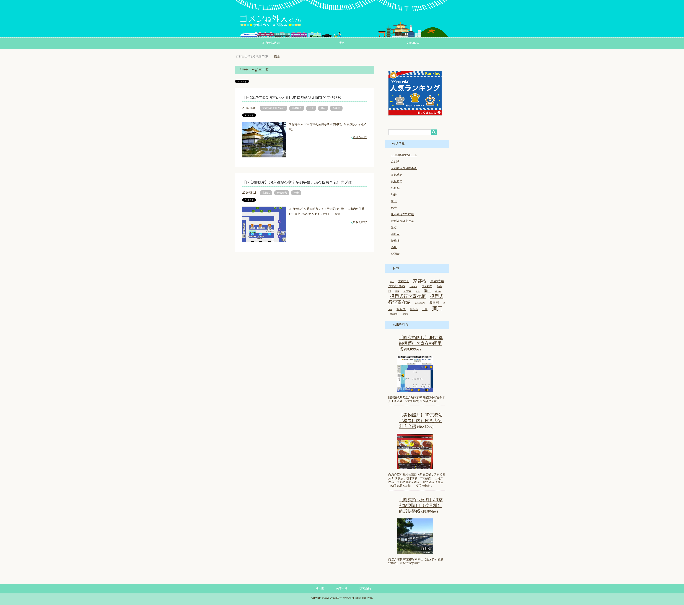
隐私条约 (365, 588)
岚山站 (438, 291)
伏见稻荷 (396, 181)
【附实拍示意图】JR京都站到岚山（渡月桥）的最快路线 (421, 505)
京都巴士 (403, 281)
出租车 (395, 187)
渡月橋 (401, 309)
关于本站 (342, 588)
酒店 (394, 247)
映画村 (434, 302)
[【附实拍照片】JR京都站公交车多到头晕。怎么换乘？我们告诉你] (264, 239)
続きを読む (360, 137)
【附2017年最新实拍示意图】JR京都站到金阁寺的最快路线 (291, 97)
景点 (342, 42)
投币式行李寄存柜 (402, 214)
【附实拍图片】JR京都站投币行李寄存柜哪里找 (421, 343)
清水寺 (395, 234)
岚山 (394, 201)
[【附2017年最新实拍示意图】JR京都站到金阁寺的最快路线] (264, 154)
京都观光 (297, 108)
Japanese (413, 42)
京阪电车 (413, 286)
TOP (255, 56)
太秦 (418, 291)
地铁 (394, 194)
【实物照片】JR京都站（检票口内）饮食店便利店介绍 (421, 420)
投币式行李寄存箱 (402, 220)
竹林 (425, 309)
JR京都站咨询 (271, 42)
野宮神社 (394, 314)
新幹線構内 (420, 303)
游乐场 (395, 240)
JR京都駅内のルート (404, 155)
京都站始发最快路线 (273, 108)
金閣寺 (336, 108)
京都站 (266, 192)
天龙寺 (407, 291)
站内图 (320, 588)
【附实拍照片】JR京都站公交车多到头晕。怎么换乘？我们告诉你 (297, 182)
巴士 (311, 108)
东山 (392, 282)
